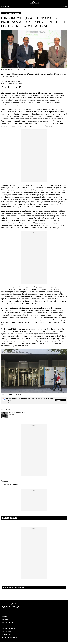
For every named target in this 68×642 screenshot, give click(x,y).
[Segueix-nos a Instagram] (11, 637)
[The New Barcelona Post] (10, 605)
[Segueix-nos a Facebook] (3, 637)
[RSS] (17, 637)
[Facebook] (2, 87)
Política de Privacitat (8, 628)
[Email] (19, 87)
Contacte (4, 616)
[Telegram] (16, 87)
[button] (3, 2)
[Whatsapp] (12, 87)
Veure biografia (11, 414)
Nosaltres (5, 619)
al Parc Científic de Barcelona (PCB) (35, 98)
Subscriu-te (5, 6)
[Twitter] (5, 87)
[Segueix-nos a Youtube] (14, 637)
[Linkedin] (9, 87)
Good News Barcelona (11, 13)
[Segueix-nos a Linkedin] (8, 637)
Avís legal (5, 625)
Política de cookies (7, 622)
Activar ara (59, 400)
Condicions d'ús (6, 631)
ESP (66, 6)
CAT (63, 6)
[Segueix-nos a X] (5, 637)
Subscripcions (6, 634)
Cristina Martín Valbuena (10, 81)
